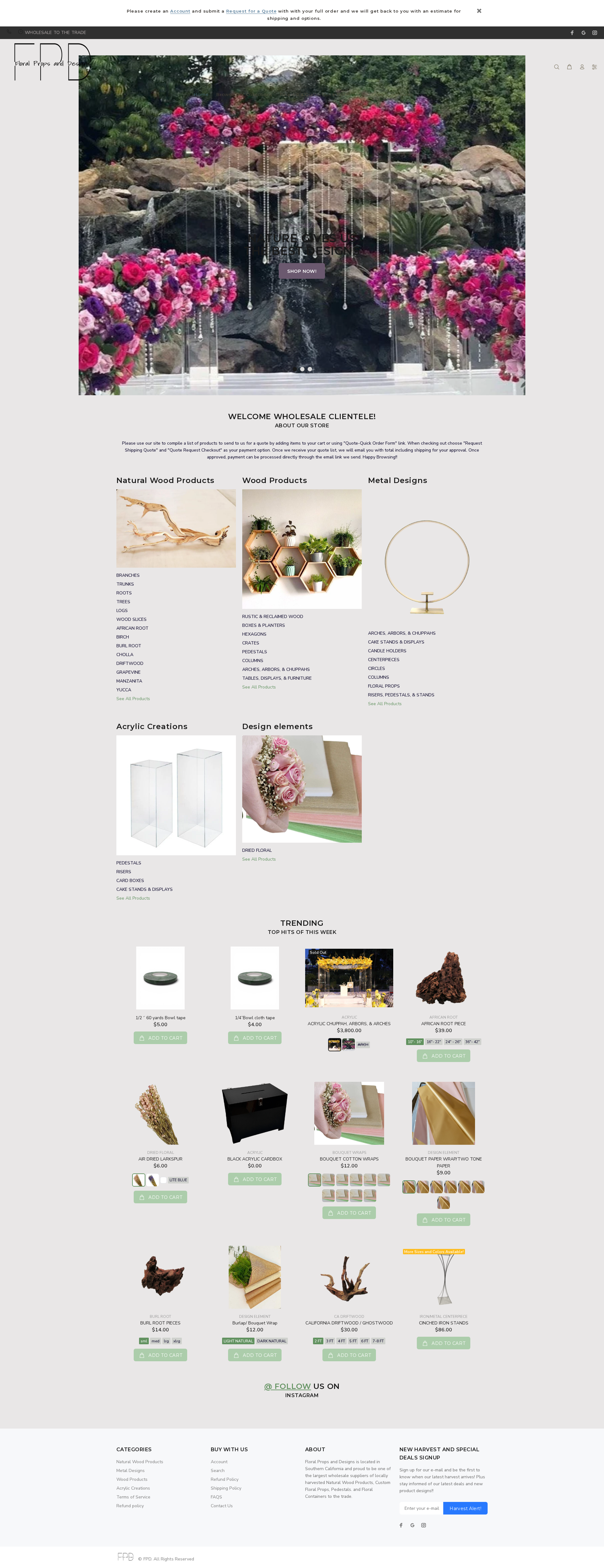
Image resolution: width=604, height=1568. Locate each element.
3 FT (329, 1341)
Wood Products (132, 1479)
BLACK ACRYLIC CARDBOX (254, 1159)
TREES (123, 602)
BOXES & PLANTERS (263, 625)
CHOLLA (124, 655)
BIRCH (122, 637)
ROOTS (124, 593)
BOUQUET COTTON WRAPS (349, 1159)
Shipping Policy (226, 1488)
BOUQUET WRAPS (349, 1152)
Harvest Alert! (465, 1508)
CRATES (250, 643)
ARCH (363, 1044)
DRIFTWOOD (129, 663)
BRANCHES (128, 575)
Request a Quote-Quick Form (315, 94)
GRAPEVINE (128, 672)
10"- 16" (415, 1041)
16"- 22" (434, 1041)
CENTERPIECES (384, 660)
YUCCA (123, 690)
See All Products (133, 699)
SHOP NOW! (301, 271)
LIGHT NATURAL (238, 1341)
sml (144, 1341)
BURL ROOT (128, 646)
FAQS (216, 1497)
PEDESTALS (254, 652)
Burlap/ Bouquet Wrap (254, 1323)
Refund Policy (224, 1479)
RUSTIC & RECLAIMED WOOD (272, 617)
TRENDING (302, 923)
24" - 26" (453, 1041)
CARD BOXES (130, 881)
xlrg (176, 1341)
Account (180, 11)
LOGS (122, 611)
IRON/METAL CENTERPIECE (443, 1316)
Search (218, 1471)
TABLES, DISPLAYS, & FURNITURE (277, 678)
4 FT (341, 1341)
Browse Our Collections (244, 94)
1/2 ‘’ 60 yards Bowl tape (161, 1018)
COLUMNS (252, 661)
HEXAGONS (254, 634)
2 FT (318, 1341)
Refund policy (130, 1506)
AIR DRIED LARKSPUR (160, 1159)
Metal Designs (130, 1471)
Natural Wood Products (139, 1462)
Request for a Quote (251, 11)
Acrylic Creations (133, 1488)
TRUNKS (125, 584)
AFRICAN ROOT (132, 628)
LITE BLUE (178, 1180)
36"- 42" (472, 1041)
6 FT (364, 1341)
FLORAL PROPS (384, 686)
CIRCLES (376, 669)
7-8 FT (378, 1341)
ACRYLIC (349, 1017)
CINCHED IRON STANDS (443, 1323)
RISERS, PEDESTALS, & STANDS (401, 695)
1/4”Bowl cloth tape (255, 1018)
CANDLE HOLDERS (387, 651)
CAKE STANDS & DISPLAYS (396, 642)
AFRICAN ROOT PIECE (443, 1024)
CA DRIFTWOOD (349, 1316)
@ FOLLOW (287, 1386)
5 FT (353, 1341)
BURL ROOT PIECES (160, 1323)
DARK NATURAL (271, 1341)
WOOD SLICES (131, 619)
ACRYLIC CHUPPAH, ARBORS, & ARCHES (349, 1024)
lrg (166, 1341)
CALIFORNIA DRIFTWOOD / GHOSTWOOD (349, 1323)
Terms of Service (133, 1497)
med (155, 1341)
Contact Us (370, 94)
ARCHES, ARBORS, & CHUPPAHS (276, 669)
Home (201, 94)
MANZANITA (129, 681)
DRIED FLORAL (257, 850)
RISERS (123, 872)
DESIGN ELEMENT (443, 1152)
